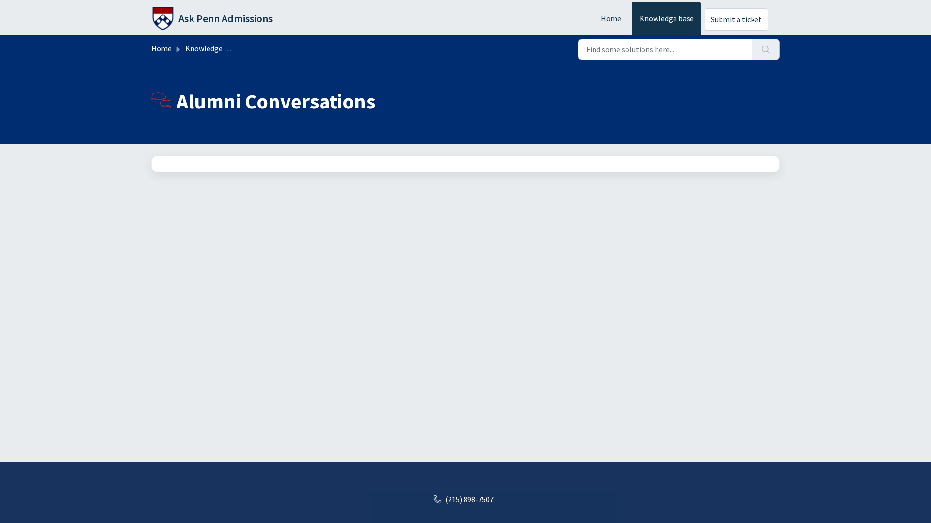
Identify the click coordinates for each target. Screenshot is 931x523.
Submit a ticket (736, 19)
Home (611, 18)
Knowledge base (667, 18)
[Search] (766, 49)
